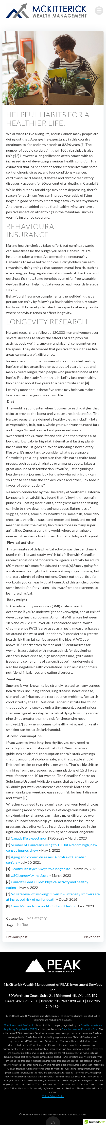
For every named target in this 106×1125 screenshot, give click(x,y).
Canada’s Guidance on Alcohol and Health (43, 906)
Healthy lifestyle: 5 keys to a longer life (41, 869)
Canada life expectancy (29, 838)
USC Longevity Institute (30, 875)
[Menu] (99, 10)
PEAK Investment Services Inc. (19, 1025)
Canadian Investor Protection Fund (80, 1029)
